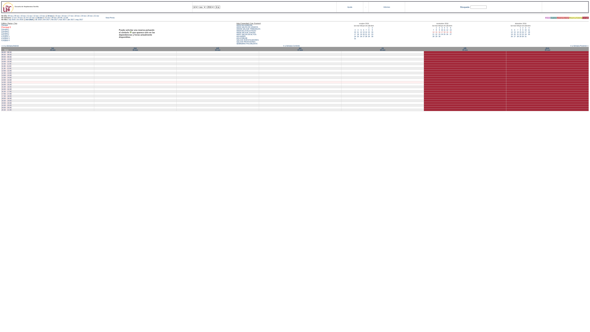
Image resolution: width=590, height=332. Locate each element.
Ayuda (349, 7)
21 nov (96, 16)
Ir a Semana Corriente (291, 46)
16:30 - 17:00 (6, 91)
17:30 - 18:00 (6, 96)
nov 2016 (29, 19)
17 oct (14, 18)
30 (372, 36)
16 (372, 32)
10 (355, 32)
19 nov (83, 16)
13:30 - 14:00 (6, 78)
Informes (387, 7)
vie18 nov (382, 49)
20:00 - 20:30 (6, 108)
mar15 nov (135, 49)
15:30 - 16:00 (6, 87)
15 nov (57, 16)
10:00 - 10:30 (6, 61)
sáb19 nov (465, 49)
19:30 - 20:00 (6, 105)
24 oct (20, 18)
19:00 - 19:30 (6, 103)
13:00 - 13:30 (6, 75)
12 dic (66, 18)
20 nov (90, 16)
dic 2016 (38, 19)
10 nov (23, 16)
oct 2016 (20, 19)
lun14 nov (52, 49)
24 (355, 36)
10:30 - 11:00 (6, 64)
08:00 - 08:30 (6, 52)
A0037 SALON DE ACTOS (246, 34)
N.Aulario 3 (5, 39)
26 (361, 36)
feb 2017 (54, 19)
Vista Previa (91, 18)
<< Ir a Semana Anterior (10, 46)
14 (366, 32)
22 (369, 34)
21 (366, 34)
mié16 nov (217, 49)
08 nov (10, 16)
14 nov (50, 16)
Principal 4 (5, 35)
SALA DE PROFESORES (245, 42)
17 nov (70, 16)
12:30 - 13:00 (6, 73)
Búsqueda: (465, 7)
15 (369, 32)
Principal (4, 25)
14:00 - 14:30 (6, 80)
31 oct (26, 18)
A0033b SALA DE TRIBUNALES (248, 29)
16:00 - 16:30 (6, 89)
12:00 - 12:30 (6, 71)
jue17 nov (300, 49)
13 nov (42, 16)
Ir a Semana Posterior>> (579, 46)
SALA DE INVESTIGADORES (247, 40)
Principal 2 (5, 31)
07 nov (32, 18)
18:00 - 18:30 (6, 98)
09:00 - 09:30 (6, 57)
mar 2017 (62, 19)
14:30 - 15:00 (6, 82)
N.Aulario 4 (5, 40)
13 (364, 32)
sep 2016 (11, 19)
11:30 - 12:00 (6, 68)
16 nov (64, 16)
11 (358, 32)
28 (366, 36)
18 (358, 34)
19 (361, 34)
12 (361, 32)
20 (364, 34)
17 (355, 34)
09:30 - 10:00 (6, 59)
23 (372, 34)
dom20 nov (547, 49)
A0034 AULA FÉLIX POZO (246, 31)
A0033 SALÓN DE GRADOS (247, 27)
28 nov (54, 18)
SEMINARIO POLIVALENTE (247, 44)
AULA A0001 (241, 36)
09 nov (16, 16)
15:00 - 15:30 (6, 84)
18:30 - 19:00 (6, 101)
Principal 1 (5, 29)
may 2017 (79, 19)
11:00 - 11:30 (6, 66)
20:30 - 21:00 (6, 110)
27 (364, 36)
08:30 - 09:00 (6, 54)
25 (358, 36)
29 (369, 36)
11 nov (29, 16)
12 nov (36, 16)
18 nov (77, 16)
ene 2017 (46, 19)
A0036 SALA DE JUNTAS (245, 33)
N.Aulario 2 (5, 37)
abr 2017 (71, 19)
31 (355, 39)
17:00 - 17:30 (6, 94)
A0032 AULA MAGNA (244, 25)
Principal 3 (5, 33)
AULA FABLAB (241, 38)
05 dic (60, 18)
